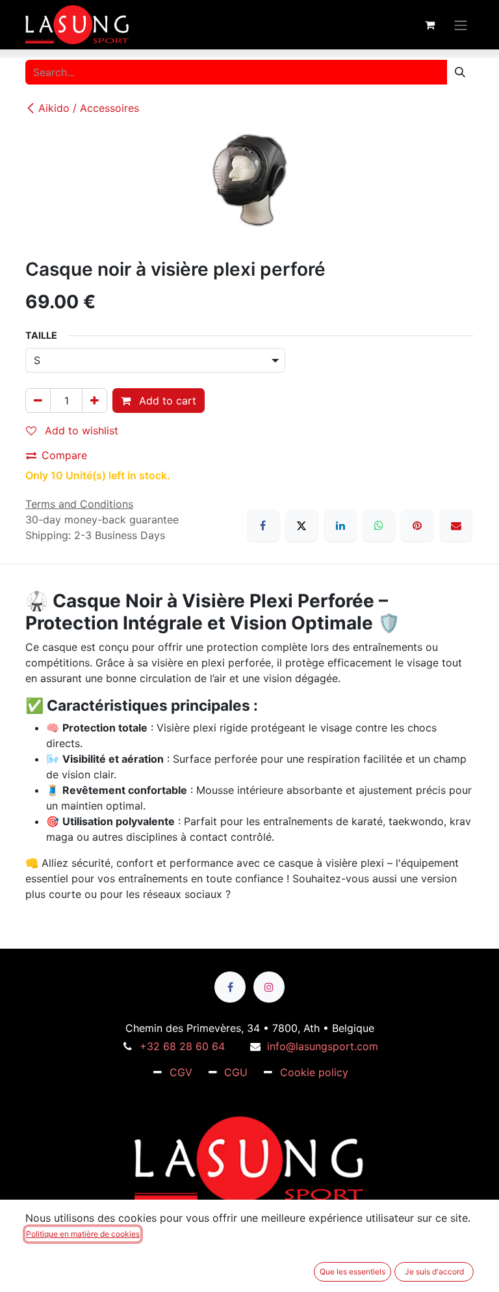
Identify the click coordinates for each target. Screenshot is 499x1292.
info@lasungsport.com (322, 1046)
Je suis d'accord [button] (434, 1271)
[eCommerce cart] (429, 25)
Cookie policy (314, 1072)
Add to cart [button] (166, 400)
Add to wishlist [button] (80, 430)
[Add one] (94, 400)
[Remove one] (38, 400)
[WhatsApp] (378, 525)
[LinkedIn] (340, 525)
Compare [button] (64, 455)
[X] (301, 525)
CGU (236, 1072)
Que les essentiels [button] (352, 1271)
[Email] (456, 525)
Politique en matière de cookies (83, 1234)
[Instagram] (269, 987)
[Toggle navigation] (461, 24)
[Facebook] (263, 525)
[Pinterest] (417, 525)
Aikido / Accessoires (88, 107)
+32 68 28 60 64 (182, 1046)
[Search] (460, 72)
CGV (181, 1072)
